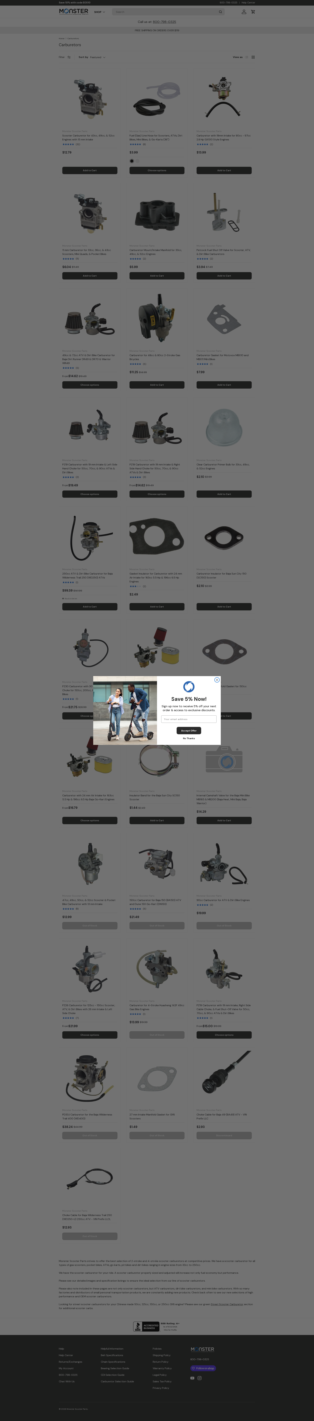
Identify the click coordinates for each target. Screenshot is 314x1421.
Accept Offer (189, 730)
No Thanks (189, 738)
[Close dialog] (217, 679)
